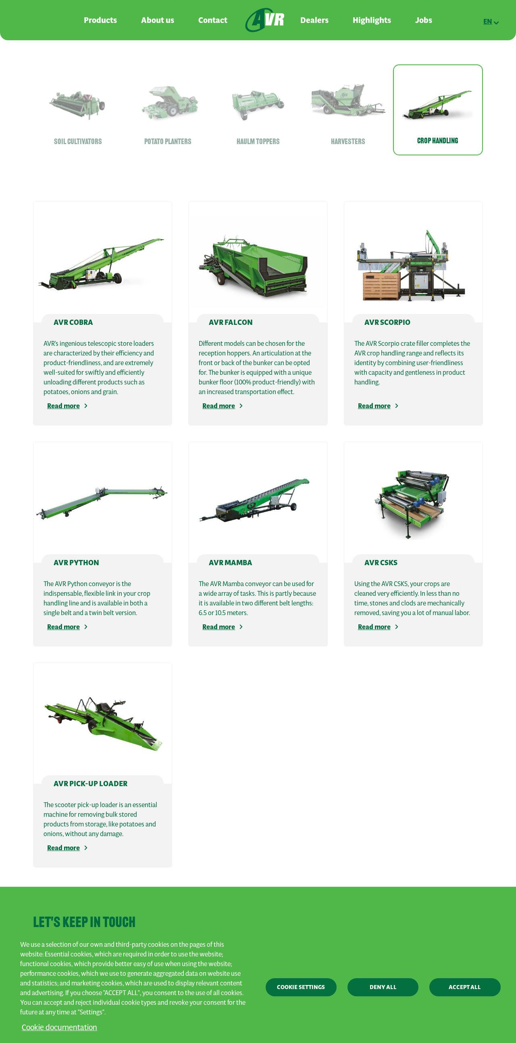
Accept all (465, 987)
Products (100, 20)
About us (157, 20)
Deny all (383, 987)
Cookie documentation (59, 1027)
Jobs (423, 20)
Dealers (314, 20)
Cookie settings (301, 987)
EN (487, 21)
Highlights (372, 20)
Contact (212, 20)
